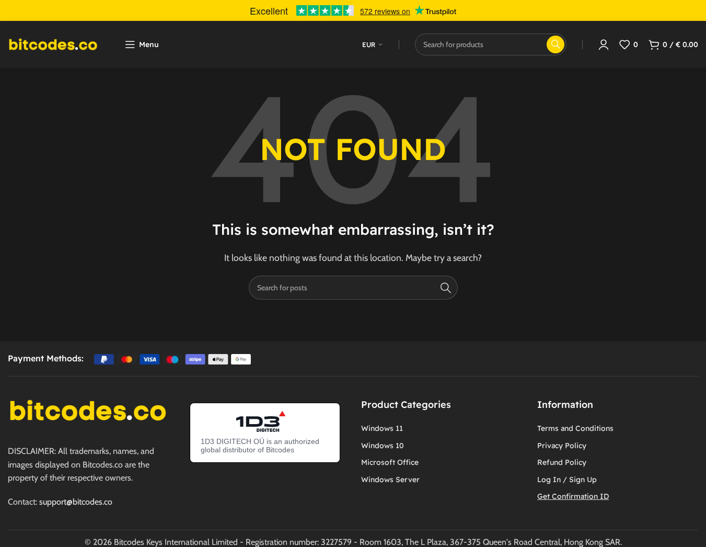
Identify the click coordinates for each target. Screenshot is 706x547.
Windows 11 (382, 428)
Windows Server (390, 479)
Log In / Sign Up (567, 479)
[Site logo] (53, 44)
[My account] (603, 44)
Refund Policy (561, 462)
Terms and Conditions (575, 428)
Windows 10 (382, 445)
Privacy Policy (561, 445)
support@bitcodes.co (75, 502)
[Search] (446, 288)
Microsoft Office (390, 462)
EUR (368, 44)
